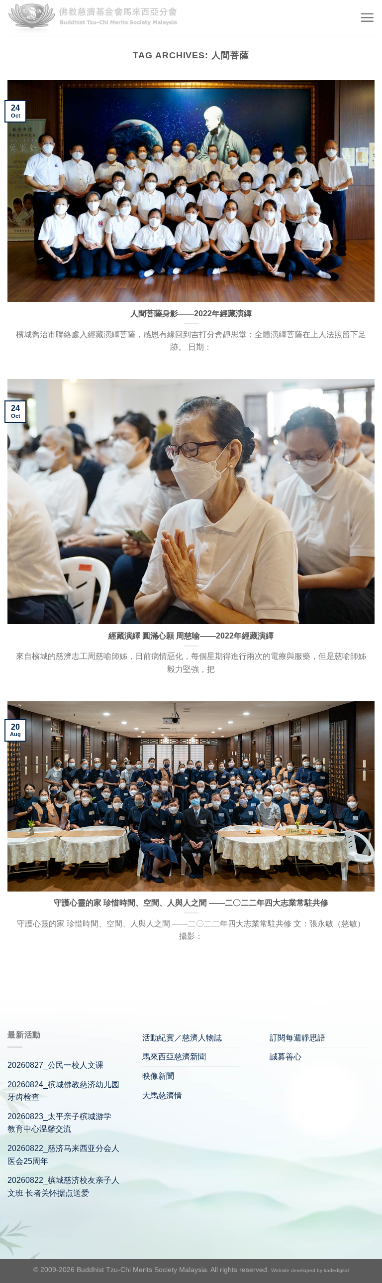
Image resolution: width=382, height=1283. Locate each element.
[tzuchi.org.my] (97, 17)
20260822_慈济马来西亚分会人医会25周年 (63, 1154)
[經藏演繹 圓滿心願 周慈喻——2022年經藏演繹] (191, 501)
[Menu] (367, 17)
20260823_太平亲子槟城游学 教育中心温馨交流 (59, 1123)
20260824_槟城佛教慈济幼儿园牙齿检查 (63, 1091)
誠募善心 (285, 1056)
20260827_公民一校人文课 (55, 1065)
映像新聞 (158, 1076)
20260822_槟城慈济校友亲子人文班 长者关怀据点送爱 (63, 1186)
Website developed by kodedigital (310, 1270)
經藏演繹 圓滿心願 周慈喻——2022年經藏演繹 (191, 636)
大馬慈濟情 (162, 1095)
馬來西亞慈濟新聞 (174, 1056)
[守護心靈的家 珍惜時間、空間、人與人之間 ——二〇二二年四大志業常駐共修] (191, 796)
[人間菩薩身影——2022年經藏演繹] (191, 191)
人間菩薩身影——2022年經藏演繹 (191, 313)
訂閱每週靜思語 (297, 1037)
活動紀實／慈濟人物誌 (182, 1037)
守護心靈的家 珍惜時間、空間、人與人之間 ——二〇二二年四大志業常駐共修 (191, 902)
